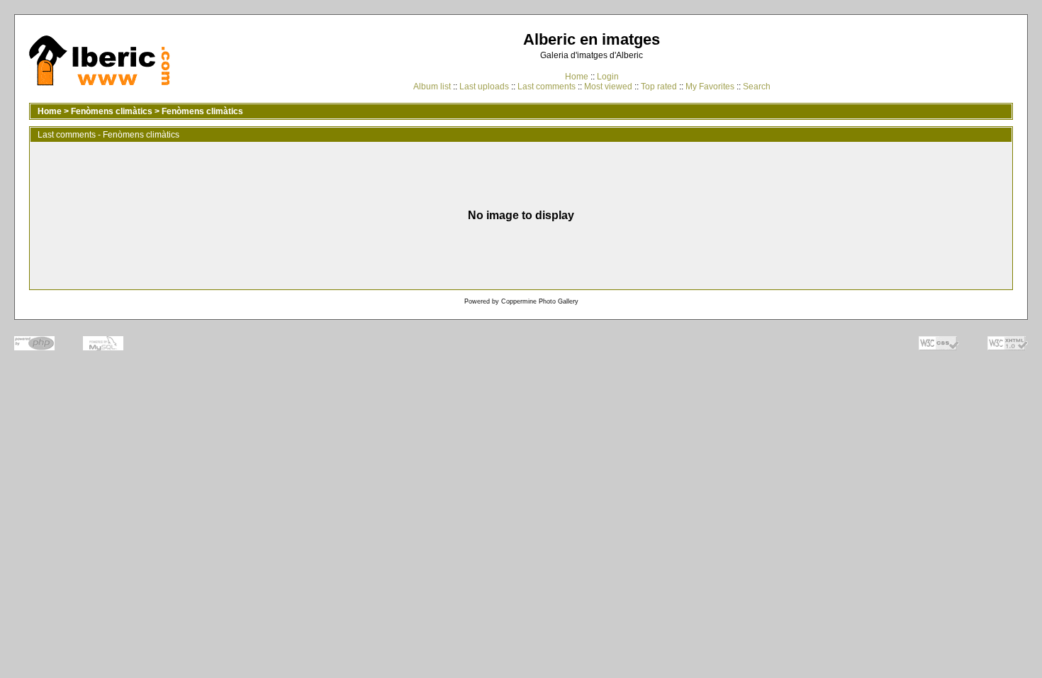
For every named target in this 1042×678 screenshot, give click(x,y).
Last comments (546, 86)
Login (608, 77)
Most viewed (608, 86)
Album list (432, 86)
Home (576, 77)
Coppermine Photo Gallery (539, 301)
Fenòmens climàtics (111, 111)
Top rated (659, 86)
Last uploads (484, 86)
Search (757, 86)
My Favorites (709, 86)
